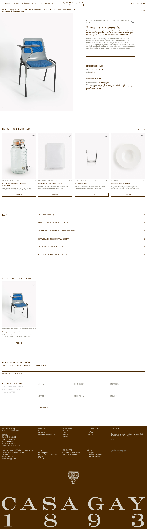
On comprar (43, 453)
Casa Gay (65, 431)
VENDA (16, 3)
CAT (133, 3)
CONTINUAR (44, 407)
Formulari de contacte (46, 434)
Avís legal (90, 453)
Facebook (90, 434)
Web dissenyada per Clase (119, 450)
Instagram (90, 431)
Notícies (65, 434)
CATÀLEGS (25, 3)
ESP (117, 429)
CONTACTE (48, 3)
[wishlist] (144, 3)
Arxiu (64, 433)
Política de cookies (93, 456)
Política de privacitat (94, 454)
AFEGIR (110, 55)
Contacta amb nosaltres (71, 453)
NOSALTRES (37, 3)
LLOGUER (6, 3)
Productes (42, 433)
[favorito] (133, 22)
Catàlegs (41, 458)
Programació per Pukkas (119, 452)
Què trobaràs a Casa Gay (47, 454)
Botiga (40, 456)
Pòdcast (65, 436)
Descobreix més (44, 431)
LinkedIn (90, 433)
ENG (122, 429)
